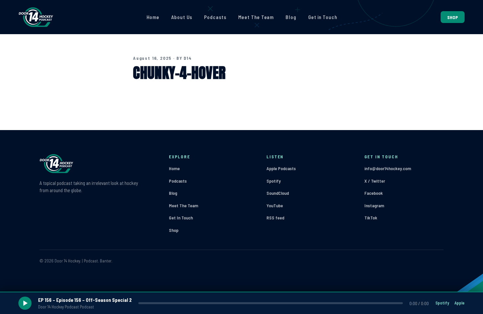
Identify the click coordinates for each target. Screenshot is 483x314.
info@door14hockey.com (387, 168)
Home (153, 17)
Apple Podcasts (281, 168)
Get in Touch (322, 17)
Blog (291, 17)
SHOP (452, 17)
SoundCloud (277, 193)
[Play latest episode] (25, 303)
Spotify (273, 181)
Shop (173, 230)
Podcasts (215, 17)
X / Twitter (374, 181)
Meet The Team (256, 17)
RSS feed (275, 217)
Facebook (373, 193)
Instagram (374, 205)
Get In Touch (181, 217)
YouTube (274, 205)
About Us (181, 17)
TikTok (370, 217)
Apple (459, 302)
